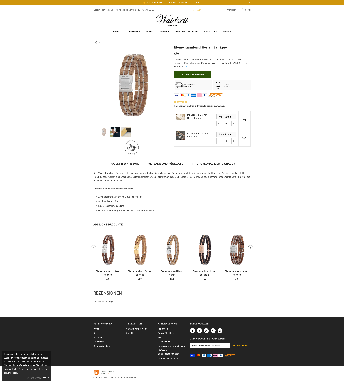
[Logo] (172, 20)
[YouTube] (220, 330)
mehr (187, 66)
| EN (249, 10)
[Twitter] (199, 330)
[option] (131, 84)
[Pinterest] (213, 330)
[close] (249, 2)
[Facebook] (192, 330)
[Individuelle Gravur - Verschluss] (180, 135)
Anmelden (231, 10)
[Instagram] (206, 330)
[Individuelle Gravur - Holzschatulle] (180, 117)
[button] (180, 101)
